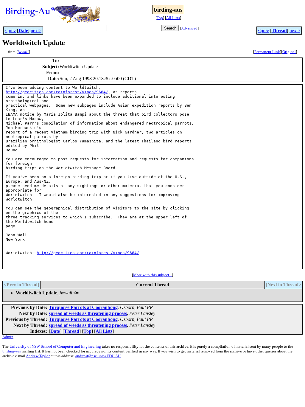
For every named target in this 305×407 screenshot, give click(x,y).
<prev (10, 30)
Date (23, 30)
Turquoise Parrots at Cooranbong (83, 307)
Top (160, 17)
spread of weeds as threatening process (88, 313)
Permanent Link (267, 51)
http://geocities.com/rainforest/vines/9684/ (57, 92)
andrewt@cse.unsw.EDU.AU (98, 356)
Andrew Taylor (38, 356)
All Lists (173, 17)
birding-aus (11, 351)
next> (36, 30)
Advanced (189, 28)
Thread (279, 30)
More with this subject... (152, 275)
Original (289, 51)
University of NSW (25, 346)
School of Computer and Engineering (71, 346)
